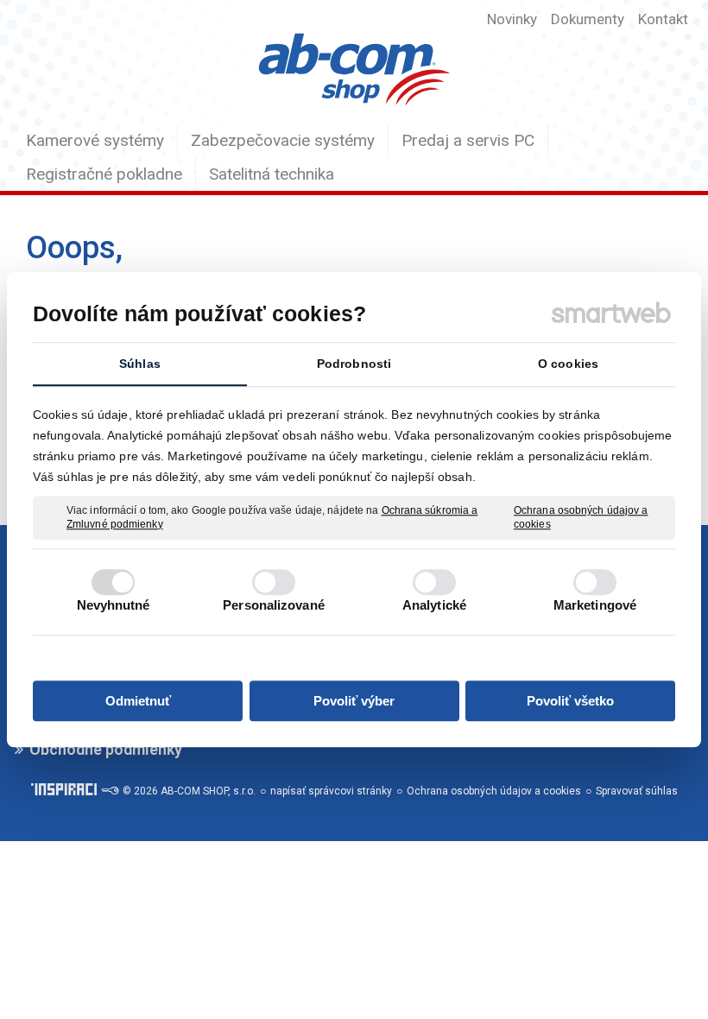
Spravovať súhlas (637, 791)
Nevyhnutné (113, 605)
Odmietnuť (138, 700)
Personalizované (274, 605)
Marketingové (594, 605)
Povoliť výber (354, 700)
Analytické (434, 605)
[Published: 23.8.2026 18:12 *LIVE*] (109, 791)
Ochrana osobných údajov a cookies (581, 517)
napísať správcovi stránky (331, 791)
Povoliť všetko (570, 700)
